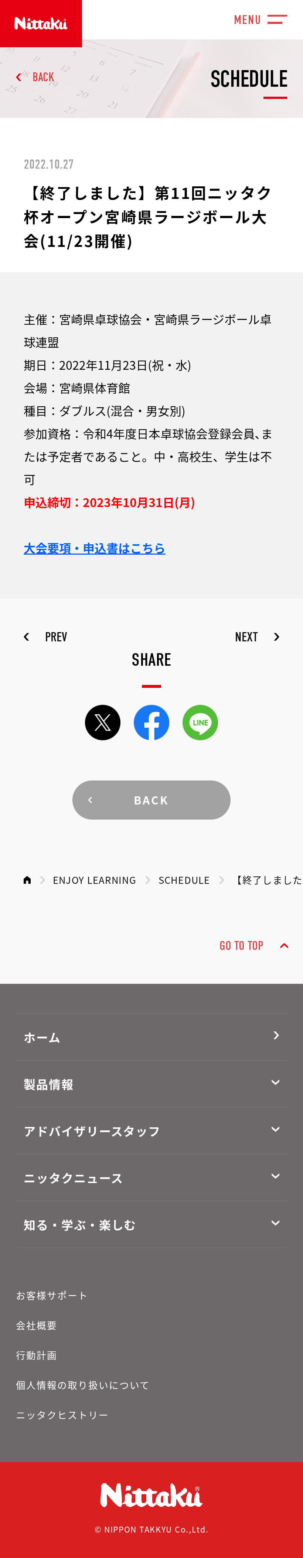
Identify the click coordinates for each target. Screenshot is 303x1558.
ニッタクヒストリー (62, 1414)
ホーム (42, 1036)
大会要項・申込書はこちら (95, 547)
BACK (43, 77)
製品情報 (49, 1083)
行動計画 (36, 1355)
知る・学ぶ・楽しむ (80, 1224)
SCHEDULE (184, 879)
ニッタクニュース (73, 1177)
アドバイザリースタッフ (92, 1130)
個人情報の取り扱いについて (83, 1385)
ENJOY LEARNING (94, 879)
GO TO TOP (241, 945)
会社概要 (36, 1325)
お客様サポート (52, 1295)
